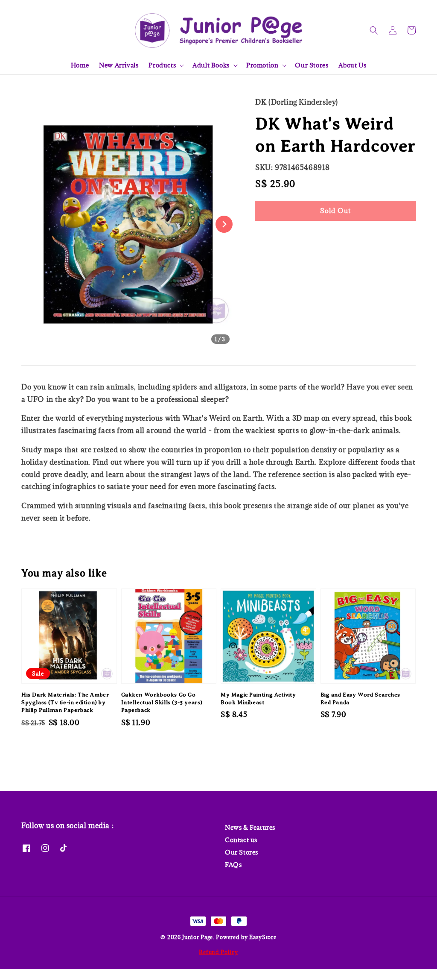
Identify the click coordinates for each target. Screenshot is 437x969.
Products (162, 65)
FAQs (233, 865)
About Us (352, 65)
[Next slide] (224, 224)
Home (80, 65)
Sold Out (335, 210)
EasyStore (262, 937)
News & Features (250, 827)
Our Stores (311, 65)
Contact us (241, 840)
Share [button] (276, 236)
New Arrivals (118, 65)
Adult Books (211, 65)
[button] (373, 30)
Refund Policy (218, 952)
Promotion (262, 65)
